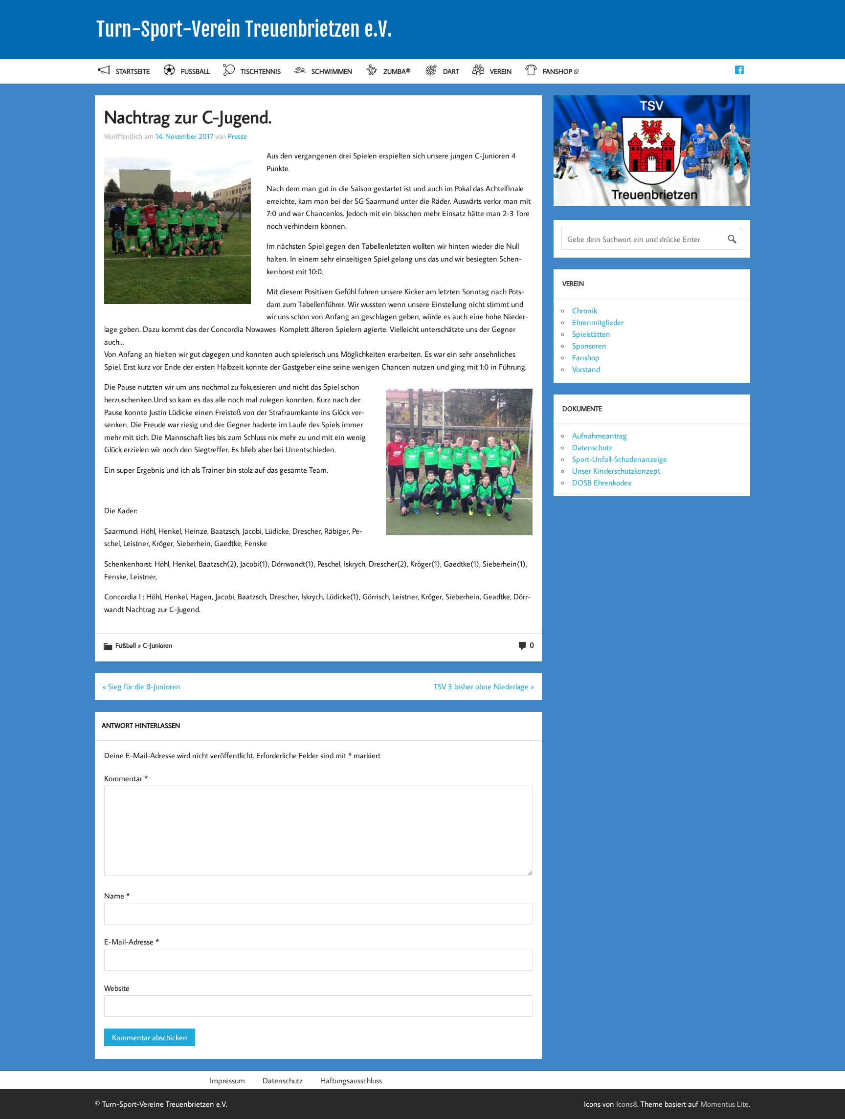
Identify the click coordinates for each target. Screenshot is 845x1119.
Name (117, 895)
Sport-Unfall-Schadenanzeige (619, 459)
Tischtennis (261, 71)
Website (117, 988)
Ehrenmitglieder (597, 322)
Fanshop (557, 71)
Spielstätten (591, 334)
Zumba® (397, 71)
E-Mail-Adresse (131, 941)
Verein (500, 71)
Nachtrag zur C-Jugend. (187, 116)
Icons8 (626, 1104)
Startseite (133, 71)
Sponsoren (589, 346)
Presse (237, 136)
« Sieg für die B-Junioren (141, 686)
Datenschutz (592, 447)
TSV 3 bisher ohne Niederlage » (484, 686)
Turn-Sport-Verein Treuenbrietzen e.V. (244, 29)
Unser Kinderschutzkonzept (616, 471)
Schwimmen (331, 71)
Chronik (584, 310)
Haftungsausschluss (351, 1080)
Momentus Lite (724, 1104)
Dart (451, 71)
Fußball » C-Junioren (143, 645)
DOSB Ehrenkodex (601, 482)
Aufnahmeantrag (599, 435)
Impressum (227, 1080)
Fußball (195, 71)
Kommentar (126, 778)
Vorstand (586, 369)
